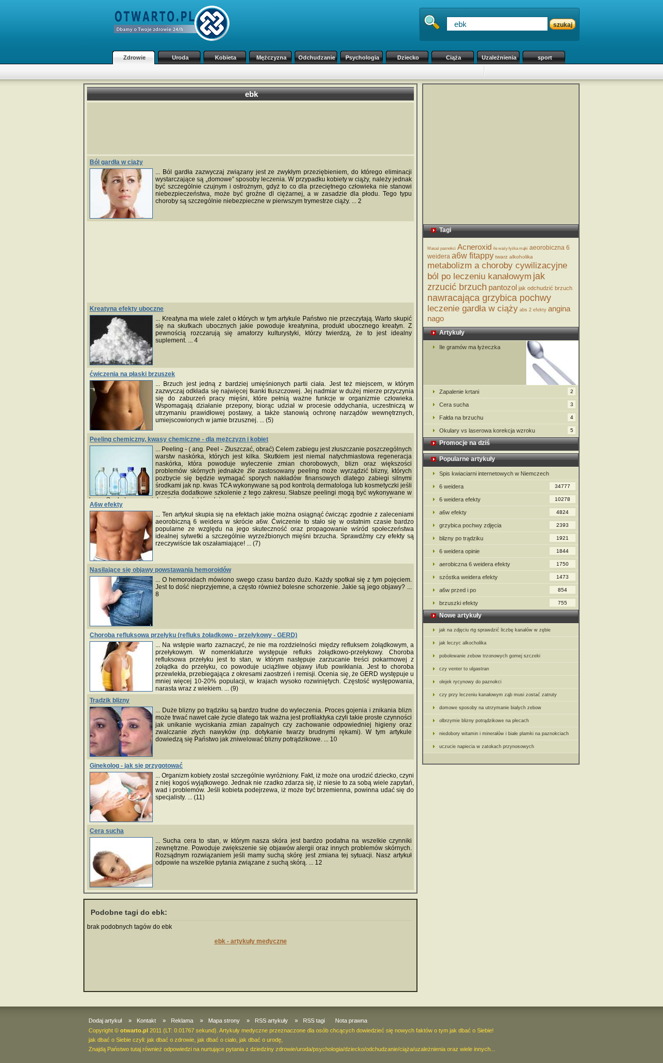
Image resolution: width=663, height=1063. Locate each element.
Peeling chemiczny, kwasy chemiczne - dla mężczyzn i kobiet (179, 439)
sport (545, 57)
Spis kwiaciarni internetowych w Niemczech (494, 473)
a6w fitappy (473, 255)
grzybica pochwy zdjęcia (504, 525)
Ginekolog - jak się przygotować (136, 765)
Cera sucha (107, 831)
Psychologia (362, 57)
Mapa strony (224, 1020)
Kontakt (146, 1020)
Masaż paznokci (441, 248)
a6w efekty (504, 512)
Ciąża (453, 57)
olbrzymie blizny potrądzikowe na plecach (484, 720)
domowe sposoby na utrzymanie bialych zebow (490, 707)
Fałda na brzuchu (506, 417)
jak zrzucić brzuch (486, 281)
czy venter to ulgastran (464, 668)
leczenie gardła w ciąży (472, 308)
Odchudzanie (316, 57)
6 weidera (504, 486)
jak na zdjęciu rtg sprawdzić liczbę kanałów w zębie (495, 630)
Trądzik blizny (109, 700)
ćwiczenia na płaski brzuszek (132, 374)
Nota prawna (351, 1020)
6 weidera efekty (504, 499)
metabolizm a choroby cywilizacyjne (497, 265)
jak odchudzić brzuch (545, 288)
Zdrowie (134, 57)
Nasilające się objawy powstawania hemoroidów (160, 569)
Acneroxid (474, 246)
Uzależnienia (499, 57)
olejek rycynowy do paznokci (470, 681)
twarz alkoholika (514, 257)
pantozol (502, 287)
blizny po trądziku (504, 538)
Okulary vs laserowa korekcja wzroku (506, 430)
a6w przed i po (503, 590)
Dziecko (408, 57)
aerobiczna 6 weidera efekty (504, 564)
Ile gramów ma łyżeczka (469, 347)
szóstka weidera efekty (504, 577)
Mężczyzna (271, 57)
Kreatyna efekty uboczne (127, 308)
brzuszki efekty (503, 603)
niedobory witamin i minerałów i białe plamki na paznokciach (504, 733)
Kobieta (225, 57)
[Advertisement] (295, 72)
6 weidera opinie (504, 551)
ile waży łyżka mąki (510, 248)
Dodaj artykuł (105, 1020)
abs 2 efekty (533, 309)
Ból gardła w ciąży (116, 162)
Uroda (180, 57)
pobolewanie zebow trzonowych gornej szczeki (489, 655)
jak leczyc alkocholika (462, 642)
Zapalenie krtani (506, 392)
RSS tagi (314, 1020)
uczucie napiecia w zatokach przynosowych (486, 746)
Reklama (182, 1020)
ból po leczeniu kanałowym (479, 276)
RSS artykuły (271, 1020)
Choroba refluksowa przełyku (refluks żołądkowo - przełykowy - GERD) (193, 635)
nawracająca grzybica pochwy (489, 298)
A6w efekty (106, 504)
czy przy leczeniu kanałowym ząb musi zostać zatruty (498, 694)
